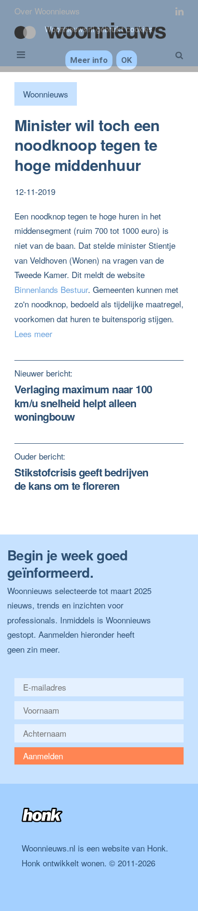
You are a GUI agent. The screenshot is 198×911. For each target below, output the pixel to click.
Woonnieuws (45, 94)
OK (126, 60)
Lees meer (33, 334)
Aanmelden (43, 756)
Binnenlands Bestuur (51, 289)
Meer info (89, 60)
